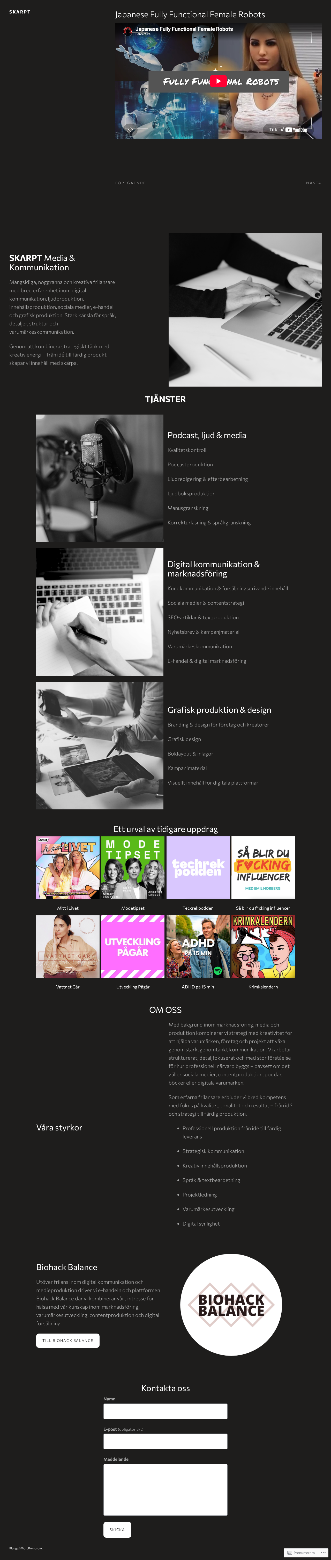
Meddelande (116, 1459)
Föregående (130, 183)
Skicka (117, 1529)
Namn (109, 1398)
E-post (123, 1429)
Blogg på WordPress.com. (26, 1548)
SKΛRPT (20, 12)
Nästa (314, 183)
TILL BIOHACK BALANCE (67, 1340)
